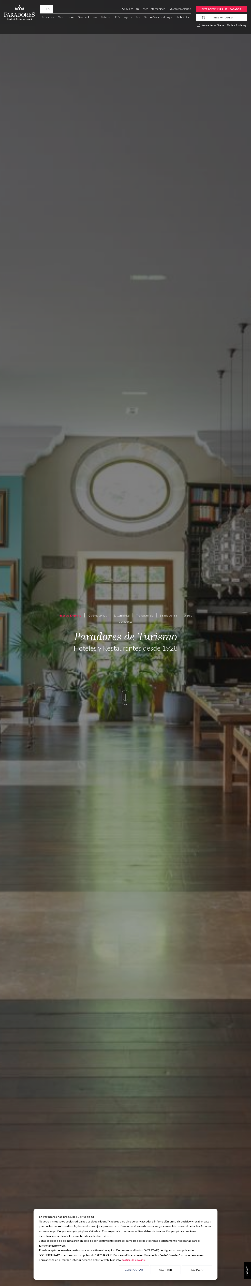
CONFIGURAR (134, 1269)
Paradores (48, 17)
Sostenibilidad (122, 615)
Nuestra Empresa (70, 615)
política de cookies (133, 1259)
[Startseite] (19, 8)
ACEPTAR (165, 1269)
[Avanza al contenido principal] (125, 701)
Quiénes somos (97, 615)
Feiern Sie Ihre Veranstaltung (153, 17)
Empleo (188, 615)
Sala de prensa (168, 615)
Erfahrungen (122, 17)
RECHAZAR (197, 1269)
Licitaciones (125, 621)
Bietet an (106, 17)
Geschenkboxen (87, 17)
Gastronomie (66, 17)
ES (48, 9)
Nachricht (181, 17)
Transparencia (144, 615)
